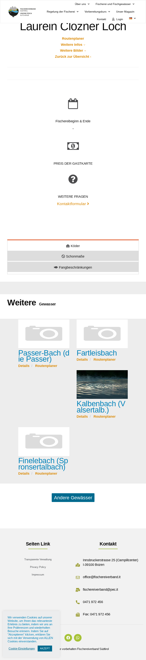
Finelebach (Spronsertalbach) (43, 463)
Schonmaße (75, 256)
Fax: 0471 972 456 (96, 614)
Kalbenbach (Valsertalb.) (101, 406)
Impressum (38, 574)
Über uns (80, 4)
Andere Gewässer (73, 497)
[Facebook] (68, 638)
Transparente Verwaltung (38, 559)
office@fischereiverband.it (102, 577)
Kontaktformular (72, 204)
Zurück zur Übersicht (72, 56)
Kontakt (101, 19)
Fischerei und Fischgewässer (113, 4)
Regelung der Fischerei (61, 11)
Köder (75, 246)
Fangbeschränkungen (75, 267)
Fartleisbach (97, 353)
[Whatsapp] (78, 638)
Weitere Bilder (71, 50)
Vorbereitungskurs (95, 11)
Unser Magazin (125, 11)
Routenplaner (73, 38)
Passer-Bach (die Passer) (43, 356)
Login (119, 19)
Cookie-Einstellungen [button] (22, 648)
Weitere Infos (71, 45)
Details (23, 366)
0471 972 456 (93, 602)
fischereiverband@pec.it (100, 589)
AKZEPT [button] (45, 648)
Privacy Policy (38, 567)
